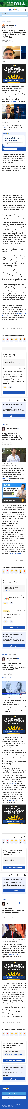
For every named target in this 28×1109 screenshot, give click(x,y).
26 (3, 572)
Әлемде (4, 899)
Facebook (5, 127)
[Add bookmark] (25, 400)
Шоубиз (4, 21)
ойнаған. (11, 800)
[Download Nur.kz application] (14, 3)
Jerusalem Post (13, 954)
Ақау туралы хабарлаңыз (14, 1093)
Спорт (3, 424)
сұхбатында (6, 478)
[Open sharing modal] (18, 400)
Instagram (15, 415)
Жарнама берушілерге (14, 1097)
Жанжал (9, 21)
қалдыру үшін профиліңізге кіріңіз (13, 363)
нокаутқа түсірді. (15, 553)
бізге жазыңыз (20, 328)
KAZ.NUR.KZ (14, 101)
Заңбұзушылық (13, 654)
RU (22, 9)
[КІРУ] (25, 9)
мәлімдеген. (12, 783)
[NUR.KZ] (14, 10)
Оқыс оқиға (5, 654)
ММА (7, 424)
